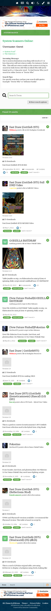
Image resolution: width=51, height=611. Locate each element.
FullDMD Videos (33, 188)
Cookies (45, 603)
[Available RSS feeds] (47, 585)
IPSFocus (16, 603)
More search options (38, 102)
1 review (41, 169)
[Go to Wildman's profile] (5, 128)
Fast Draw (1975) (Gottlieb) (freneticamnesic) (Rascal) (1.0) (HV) (27, 396)
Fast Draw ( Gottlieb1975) (24, 350)
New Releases (32, 304)
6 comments (26, 285)
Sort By (45, 118)
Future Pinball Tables (34, 243)
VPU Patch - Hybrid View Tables (36, 402)
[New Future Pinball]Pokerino (27, 327)
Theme (24, 603)
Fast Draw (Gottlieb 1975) (24, 127)
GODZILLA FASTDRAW (22, 240)
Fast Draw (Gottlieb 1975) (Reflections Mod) (24, 491)
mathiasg (12, 243)
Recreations (36, 495)
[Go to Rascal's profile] (5, 394)
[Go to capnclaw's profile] (5, 183)
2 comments (29, 169)
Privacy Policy (35, 603)
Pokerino (14, 444)
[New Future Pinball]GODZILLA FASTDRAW (28, 300)
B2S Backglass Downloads (36, 130)
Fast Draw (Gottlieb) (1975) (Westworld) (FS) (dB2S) (25, 539)
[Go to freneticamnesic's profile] (5, 490)
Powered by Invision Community (25, 607)
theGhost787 (13, 330)
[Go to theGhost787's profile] (5, 328)
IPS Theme (7, 603)
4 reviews (26, 476)
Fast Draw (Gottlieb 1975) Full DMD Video (26, 184)
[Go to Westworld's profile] (5, 538)
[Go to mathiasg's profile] (5, 242)
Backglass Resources (34, 353)
